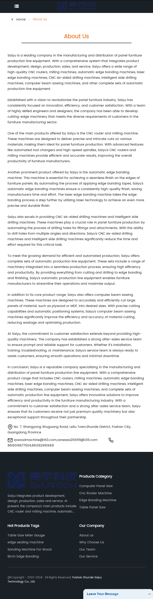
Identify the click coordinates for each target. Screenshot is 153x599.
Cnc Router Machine (95, 493)
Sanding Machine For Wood (30, 549)
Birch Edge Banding (23, 556)
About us (86, 535)
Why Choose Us (91, 542)
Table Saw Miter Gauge (26, 535)
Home (21, 19)
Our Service (88, 556)
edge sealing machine (26, 542)
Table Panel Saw (92, 507)
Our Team (87, 549)
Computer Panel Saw (96, 486)
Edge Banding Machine (97, 500)
